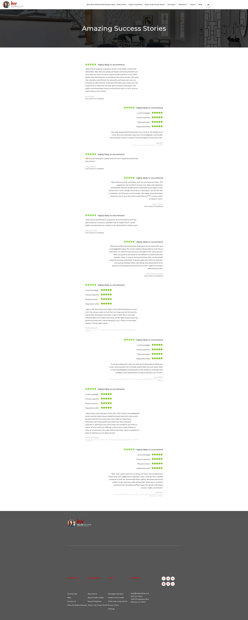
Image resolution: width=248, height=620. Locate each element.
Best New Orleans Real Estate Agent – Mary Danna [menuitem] (107, 4)
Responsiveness (144, 122)
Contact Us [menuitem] (71, 601)
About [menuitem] (192, 4)
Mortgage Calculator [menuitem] (116, 594)
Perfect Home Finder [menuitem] (116, 598)
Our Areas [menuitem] (171, 4)
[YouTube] (163, 584)
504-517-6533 (136, 596)
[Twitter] (168, 578)
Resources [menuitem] (183, 4)
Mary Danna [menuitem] (92, 594)
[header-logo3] (13, 4)
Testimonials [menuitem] (72, 594)
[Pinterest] (168, 584)
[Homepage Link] (79, 523)
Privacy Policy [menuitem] (113, 605)
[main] (124, 260)
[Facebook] (163, 578)
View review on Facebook (94, 99)
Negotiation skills (143, 127)
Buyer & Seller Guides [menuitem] (96, 598)
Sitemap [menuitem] (111, 609)
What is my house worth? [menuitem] (155, 4)
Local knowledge (143, 113)
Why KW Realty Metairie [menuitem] (77, 605)
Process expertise (143, 118)
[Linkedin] (172, 578)
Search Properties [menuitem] (135, 4)
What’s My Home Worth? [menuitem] (118, 601)
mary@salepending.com (140, 593)
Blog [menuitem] (200, 4)
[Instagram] (172, 584)
